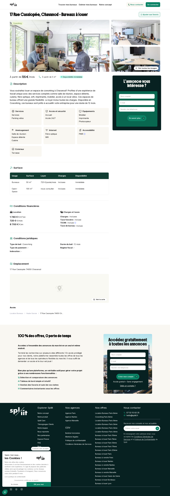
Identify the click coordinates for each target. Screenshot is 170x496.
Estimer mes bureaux (88, 4)
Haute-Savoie (31, 313)
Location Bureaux (16, 313)
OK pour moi (39, 484)
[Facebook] (16, 489)
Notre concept (105, 4)
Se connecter (153, 5)
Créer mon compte (125, 377)
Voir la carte (100, 299)
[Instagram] (21, 489)
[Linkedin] (11, 489)
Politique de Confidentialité (144, 439)
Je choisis (14, 484)
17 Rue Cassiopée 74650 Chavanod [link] (51, 313)
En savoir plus (135, 118)
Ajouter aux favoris (150, 14)
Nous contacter (136, 5)
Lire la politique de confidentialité (15, 477)
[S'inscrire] (157, 428)
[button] (5, 492)
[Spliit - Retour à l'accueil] (13, 4)
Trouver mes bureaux (67, 4)
